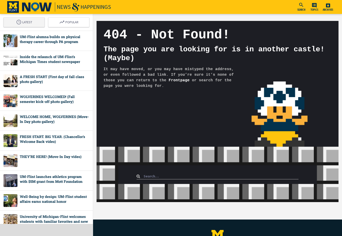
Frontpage (179, 80)
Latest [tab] (25, 21)
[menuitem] (301, 7)
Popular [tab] (70, 21)
